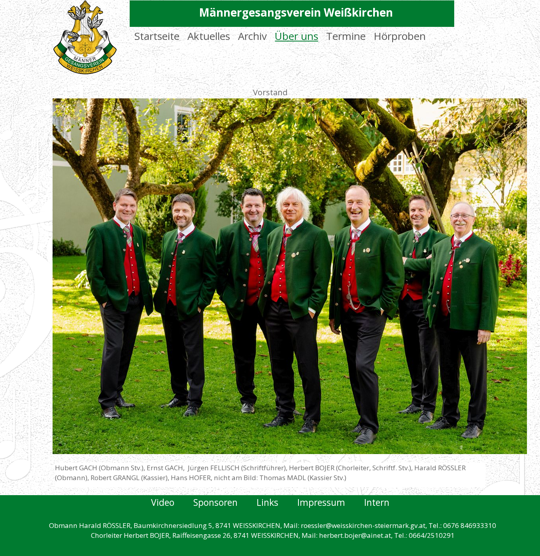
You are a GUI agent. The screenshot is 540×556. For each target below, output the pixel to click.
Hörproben (400, 36)
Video (164, 502)
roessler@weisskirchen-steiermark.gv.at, (364, 525)
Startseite (156, 36)
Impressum (330, 502)
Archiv (252, 36)
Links (277, 502)
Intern (376, 502)
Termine (346, 36)
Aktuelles (208, 36)
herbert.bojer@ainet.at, (356, 535)
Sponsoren (225, 502)
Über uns (296, 36)
